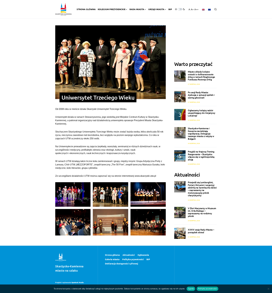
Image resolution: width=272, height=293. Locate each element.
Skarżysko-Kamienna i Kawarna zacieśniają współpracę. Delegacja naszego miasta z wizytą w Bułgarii (201, 133)
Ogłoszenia (143, 254)
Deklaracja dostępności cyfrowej (121, 263)
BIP (148, 259)
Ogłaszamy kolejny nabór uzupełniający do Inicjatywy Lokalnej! (201, 113)
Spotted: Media (78, 282)
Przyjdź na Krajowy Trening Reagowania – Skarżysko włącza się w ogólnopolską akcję (201, 155)
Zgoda (191, 288)
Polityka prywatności (133, 259)
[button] (180, 9)
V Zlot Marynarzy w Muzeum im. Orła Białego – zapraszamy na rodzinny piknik (202, 212)
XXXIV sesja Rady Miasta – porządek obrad (201, 231)
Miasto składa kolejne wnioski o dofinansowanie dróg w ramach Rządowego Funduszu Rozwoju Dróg (201, 75)
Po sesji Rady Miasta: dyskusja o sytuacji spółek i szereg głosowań (201, 95)
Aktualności (129, 254)
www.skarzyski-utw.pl (145, 176)
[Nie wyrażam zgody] (268, 288)
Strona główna (112, 254)
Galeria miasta (112, 259)
